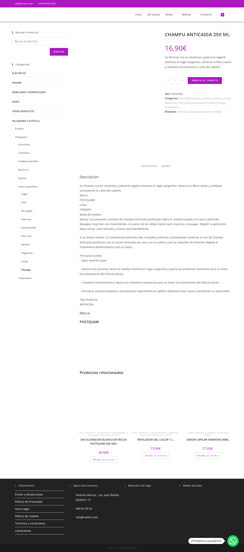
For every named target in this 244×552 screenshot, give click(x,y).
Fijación (22, 178)
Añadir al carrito (205, 80)
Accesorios (24, 144)
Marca (166, 166)
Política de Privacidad (28, 501)
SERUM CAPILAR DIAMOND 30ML (208, 439)
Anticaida (184, 98)
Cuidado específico (212, 98)
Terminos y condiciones (30, 523)
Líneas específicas (119, 432)
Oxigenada (173, 432)
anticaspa (182, 111)
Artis (81, 432)
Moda (15, 101)
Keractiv (25, 244)
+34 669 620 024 (46, 3)
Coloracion (89, 432)
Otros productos (23, 111)
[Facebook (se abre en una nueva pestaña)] (226, 4)
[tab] (149, 166)
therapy (217, 111)
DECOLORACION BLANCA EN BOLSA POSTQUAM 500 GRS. (104, 441)
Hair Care (26, 236)
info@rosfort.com (23, 3)
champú (194, 111)
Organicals (27, 253)
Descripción (149, 166)
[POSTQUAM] (179, 135)
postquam (206, 111)
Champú (195, 98)
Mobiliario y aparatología (29, 92)
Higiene (17, 82)
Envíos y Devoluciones (29, 494)
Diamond (26, 219)
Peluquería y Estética (203, 103)
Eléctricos (19, 73)
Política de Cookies (27, 516)
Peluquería (184, 103)
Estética (19, 128)
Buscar (59, 51)
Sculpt (24, 261)
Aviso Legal (22, 509)
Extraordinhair (29, 227)
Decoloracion (102, 432)
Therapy (221, 103)
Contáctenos (23, 531)
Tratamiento (172, 107)
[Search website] (231, 14)
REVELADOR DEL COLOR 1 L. (155, 439)
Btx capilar (27, 210)
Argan (24, 194)
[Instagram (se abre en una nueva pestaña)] (230, 4)
